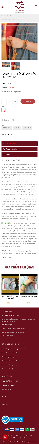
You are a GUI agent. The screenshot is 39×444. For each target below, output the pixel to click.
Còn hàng (11, 87)
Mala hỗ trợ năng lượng (12, 15)
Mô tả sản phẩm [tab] (9, 143)
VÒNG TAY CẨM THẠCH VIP (29, 296)
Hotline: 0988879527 (7, 336)
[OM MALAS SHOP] (19, 7)
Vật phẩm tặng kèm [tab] (10, 149)
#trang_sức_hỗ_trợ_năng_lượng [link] (22, 251)
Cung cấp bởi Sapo (31, 441)
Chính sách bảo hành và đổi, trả (11, 361)
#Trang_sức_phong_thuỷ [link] (9, 253)
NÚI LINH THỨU (27, 128)
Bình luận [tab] (6, 154)
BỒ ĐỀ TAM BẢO (6, 128)
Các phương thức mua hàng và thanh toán (14, 349)
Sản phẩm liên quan (19, 266)
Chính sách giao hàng (8, 357)
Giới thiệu (19, 435)
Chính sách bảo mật (7, 369)
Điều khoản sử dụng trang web (10, 365)
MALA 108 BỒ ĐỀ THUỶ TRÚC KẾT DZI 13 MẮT (10, 297)
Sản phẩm (29, 435)
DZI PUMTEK (17, 128)
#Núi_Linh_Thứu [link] (31, 253)
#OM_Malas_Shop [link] (7, 251)
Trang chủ (4, 15)
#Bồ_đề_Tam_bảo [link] (21, 253)
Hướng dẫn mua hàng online (10, 353)
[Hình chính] (20, 41)
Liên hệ (24, 437)
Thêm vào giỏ (28, 101)
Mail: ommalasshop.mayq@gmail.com (13, 332)
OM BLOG (16, 437)
